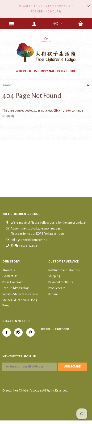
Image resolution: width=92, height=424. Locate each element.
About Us (8, 270)
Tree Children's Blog (15, 288)
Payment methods (60, 282)
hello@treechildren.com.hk (29, 240)
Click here (60, 110)
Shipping (54, 276)
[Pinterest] (30, 332)
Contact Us (9, 276)
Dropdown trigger (34, 23)
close (89, 6)
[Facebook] (6, 332)
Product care (56, 288)
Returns (53, 294)
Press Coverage (12, 282)
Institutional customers (64, 270)
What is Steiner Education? (20, 294)
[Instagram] (18, 332)
